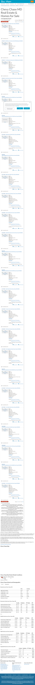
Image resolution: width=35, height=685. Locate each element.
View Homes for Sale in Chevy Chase (5, 544)
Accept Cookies (27, 108)
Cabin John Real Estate (3, 668)
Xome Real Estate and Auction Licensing (6, 676)
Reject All (20, 108)
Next (23, 21)
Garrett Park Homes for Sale (16, 669)
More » (1, 629)
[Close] (30, 103)
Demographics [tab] (7, 584)
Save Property (21, 36)
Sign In (32, 1)
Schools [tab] (2, 584)
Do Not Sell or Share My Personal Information (10, 108)
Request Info (15, 36)
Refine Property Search (4, 21)
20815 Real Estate (26, 664)
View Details (10, 31)
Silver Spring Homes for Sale (16, 668)
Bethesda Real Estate (3, 664)
